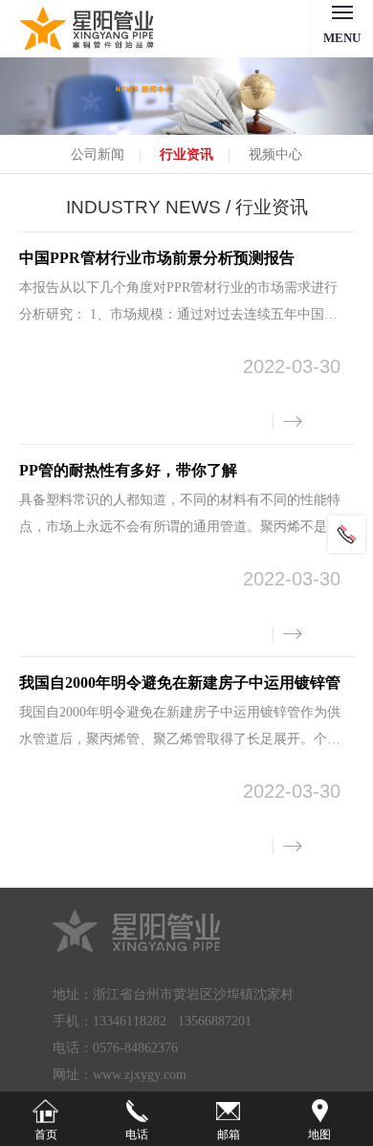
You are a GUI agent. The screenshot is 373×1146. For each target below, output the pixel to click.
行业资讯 (186, 154)
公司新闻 (97, 154)
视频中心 (275, 154)
